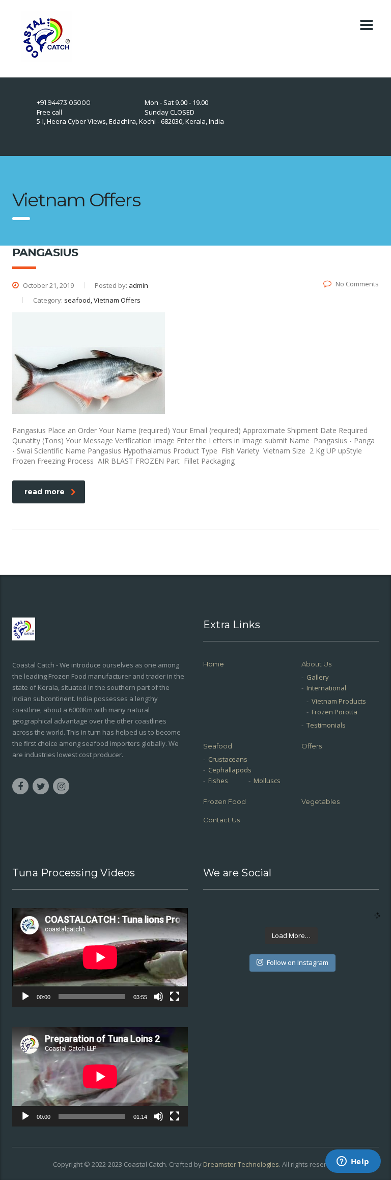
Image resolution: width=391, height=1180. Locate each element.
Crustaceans (227, 759)
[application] (100, 957)
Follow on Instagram (297, 962)
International (326, 688)
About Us (316, 664)
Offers (311, 746)
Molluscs (267, 780)
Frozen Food (224, 801)
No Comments (357, 283)
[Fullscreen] (175, 996)
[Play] (25, 996)
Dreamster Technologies (241, 1164)
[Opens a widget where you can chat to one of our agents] (353, 1162)
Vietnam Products (339, 701)
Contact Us (221, 820)
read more (44, 491)
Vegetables (320, 801)
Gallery (317, 677)
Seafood (217, 746)
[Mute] (158, 996)
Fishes (218, 780)
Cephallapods (230, 770)
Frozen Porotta (334, 712)
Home (213, 664)
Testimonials (326, 725)
